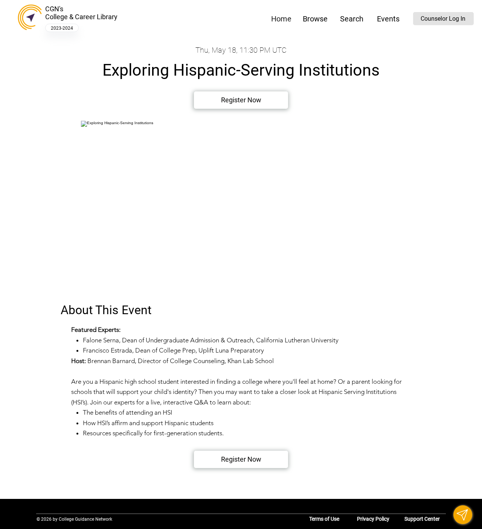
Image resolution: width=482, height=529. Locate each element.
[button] (315, 18)
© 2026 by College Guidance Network (74, 519)
